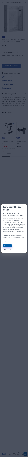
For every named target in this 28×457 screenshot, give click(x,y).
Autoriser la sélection (9, 249)
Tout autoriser (7, 246)
